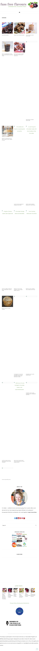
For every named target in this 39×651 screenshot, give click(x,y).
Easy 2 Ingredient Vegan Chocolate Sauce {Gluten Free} (7, 55)
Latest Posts (18, 585)
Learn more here (32, 512)
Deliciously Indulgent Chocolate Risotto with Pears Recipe (19, 461)
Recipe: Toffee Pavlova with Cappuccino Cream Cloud (7, 139)
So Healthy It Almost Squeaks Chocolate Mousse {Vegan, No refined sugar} (18, 375)
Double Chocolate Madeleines (30, 374)
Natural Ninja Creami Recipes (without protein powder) (4, 596)
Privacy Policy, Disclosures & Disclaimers (19, 603)
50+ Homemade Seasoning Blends (33, 595)
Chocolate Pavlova (6, 479)
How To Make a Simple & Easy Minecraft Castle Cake (7, 289)
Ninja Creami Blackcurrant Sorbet (28, 595)
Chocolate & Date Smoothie (30, 35)
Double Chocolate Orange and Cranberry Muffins (31, 394)
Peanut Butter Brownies (19, 35)
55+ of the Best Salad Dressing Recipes (21, 595)
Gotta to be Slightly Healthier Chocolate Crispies (6, 461)
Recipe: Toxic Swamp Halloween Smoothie (30, 289)
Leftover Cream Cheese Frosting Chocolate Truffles (19, 55)
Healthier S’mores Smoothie (30, 120)
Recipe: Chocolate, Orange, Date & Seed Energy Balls (18, 289)
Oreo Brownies (5, 35)
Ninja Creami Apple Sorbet (15, 595)
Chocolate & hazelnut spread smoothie (19, 204)
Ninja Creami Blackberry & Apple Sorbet (10, 595)
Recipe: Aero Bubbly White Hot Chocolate (30, 204)
